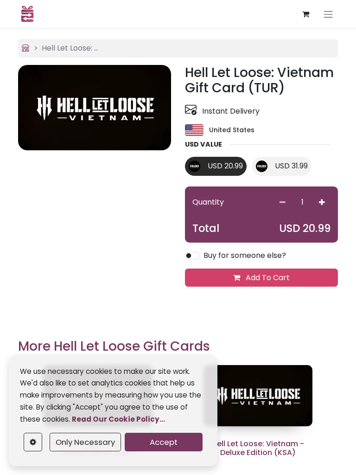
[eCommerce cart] (305, 14)
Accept (164, 442)
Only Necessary (85, 442)
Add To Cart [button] (267, 277)
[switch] (192, 255)
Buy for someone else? (244, 255)
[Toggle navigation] (328, 14)
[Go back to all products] (25, 48)
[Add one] (322, 202)
